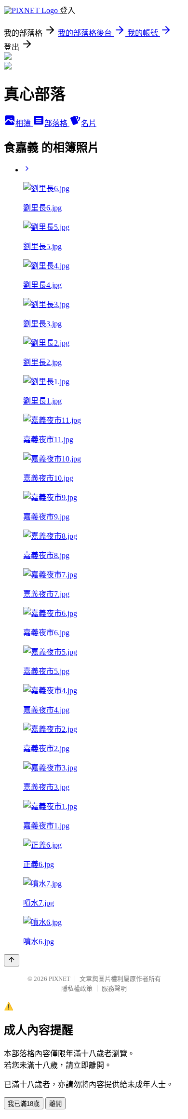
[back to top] (11, 960)
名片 (88, 123)
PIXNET (59, 978)
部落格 (56, 123)
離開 (55, 1103)
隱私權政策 (77, 988)
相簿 (24, 123)
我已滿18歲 (24, 1103)
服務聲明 (114, 988)
